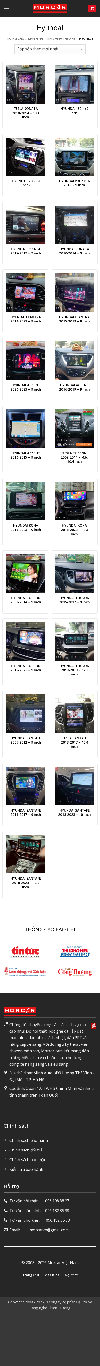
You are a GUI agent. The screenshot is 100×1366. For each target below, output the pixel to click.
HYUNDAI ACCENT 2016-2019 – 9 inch (74, 387)
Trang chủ (15, 38)
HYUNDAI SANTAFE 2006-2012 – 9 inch (25, 740)
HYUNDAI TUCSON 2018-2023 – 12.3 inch (74, 670)
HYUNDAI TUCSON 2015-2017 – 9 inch (74, 600)
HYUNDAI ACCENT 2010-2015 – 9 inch (25, 455)
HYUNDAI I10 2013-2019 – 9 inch (74, 183)
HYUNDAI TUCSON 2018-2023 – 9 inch (25, 668)
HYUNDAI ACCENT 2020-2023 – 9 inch (25, 387)
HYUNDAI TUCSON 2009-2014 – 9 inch (25, 600)
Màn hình (35, 38)
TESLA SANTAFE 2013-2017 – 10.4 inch (74, 742)
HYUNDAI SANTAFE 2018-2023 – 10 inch (74, 812)
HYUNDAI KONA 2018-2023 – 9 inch (25, 527)
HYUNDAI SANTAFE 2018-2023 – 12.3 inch (26, 882)
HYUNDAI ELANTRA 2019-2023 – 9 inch (25, 319)
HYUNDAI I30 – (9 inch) (74, 111)
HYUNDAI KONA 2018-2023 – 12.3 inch (74, 529)
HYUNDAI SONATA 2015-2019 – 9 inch (25, 251)
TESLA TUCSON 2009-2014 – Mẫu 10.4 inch (74, 457)
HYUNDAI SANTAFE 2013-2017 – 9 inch (25, 812)
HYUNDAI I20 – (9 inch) (26, 183)
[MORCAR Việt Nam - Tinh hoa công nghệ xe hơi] (50, 8)
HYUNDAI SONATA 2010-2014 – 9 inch (74, 251)
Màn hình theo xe (61, 38)
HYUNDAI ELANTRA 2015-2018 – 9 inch (74, 319)
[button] (6, 8)
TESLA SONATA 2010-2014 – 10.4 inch (25, 113)
